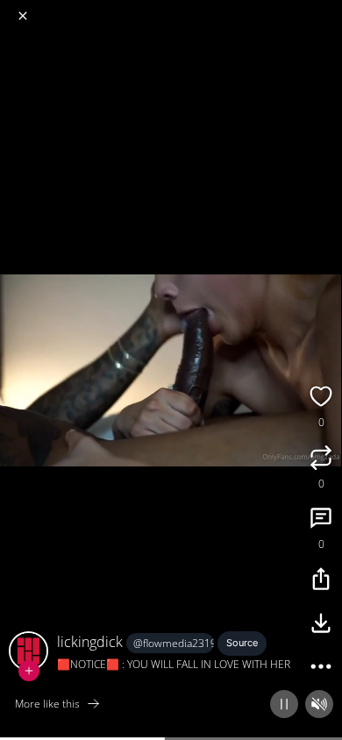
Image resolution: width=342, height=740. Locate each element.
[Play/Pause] (284, 704)
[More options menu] (326, 9)
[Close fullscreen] (23, 16)
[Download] (321, 625)
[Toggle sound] (319, 704)
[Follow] (28, 670)
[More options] (321, 669)
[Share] (321, 581)
